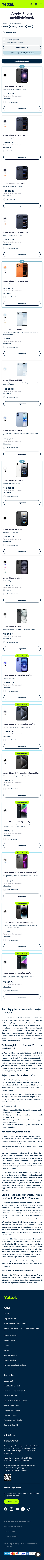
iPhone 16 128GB (15, 578)
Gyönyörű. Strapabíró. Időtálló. (11, 483)
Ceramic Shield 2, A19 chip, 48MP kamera (14, 89)
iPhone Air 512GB (15, 380)
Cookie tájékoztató (11, 1425)
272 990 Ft (8, 439)
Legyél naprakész (12, 1487)
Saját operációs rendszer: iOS (18, 1075)
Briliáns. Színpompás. (9, 581)
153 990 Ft (8, 780)
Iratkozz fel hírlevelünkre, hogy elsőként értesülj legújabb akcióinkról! (21, 1494)
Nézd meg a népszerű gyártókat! (11, 23)
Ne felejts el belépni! (27, 53)
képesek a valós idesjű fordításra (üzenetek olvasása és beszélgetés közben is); (22, 1111)
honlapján (22, 1468)
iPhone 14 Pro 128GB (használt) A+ (22, 923)
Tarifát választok (22, 47)
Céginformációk (10, 1319)
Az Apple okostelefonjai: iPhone (22, 1011)
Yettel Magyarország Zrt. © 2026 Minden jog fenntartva (20, 1545)
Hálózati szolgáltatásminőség (15, 1365)
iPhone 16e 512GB (16, 529)
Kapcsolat (9, 1375)
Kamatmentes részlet (15, 43)
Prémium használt (22, 656)
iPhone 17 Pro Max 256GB (18, 232)
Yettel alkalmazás (10, 1396)
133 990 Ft (8, 931)
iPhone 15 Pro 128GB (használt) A (22, 724)
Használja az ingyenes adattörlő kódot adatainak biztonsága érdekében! (18, 1459)
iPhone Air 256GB (16, 330)
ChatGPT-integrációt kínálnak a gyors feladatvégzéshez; (22, 1121)
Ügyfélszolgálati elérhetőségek (15, 1400)
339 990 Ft (8, 142)
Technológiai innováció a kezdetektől (22, 1047)
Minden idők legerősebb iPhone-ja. (12, 138)
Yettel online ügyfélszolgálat (14, 1391)
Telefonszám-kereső (11, 1405)
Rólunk (6, 1314)
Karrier (6, 1350)
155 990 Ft (8, 682)
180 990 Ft (8, 93)
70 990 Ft (8, 982)
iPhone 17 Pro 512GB (17, 184)
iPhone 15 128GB (15, 627)
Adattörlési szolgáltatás (13, 1420)
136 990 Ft (8, 731)
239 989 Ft (8, 338)
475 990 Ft (8, 288)
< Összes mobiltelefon (10, 32)
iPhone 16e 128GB (16, 481)
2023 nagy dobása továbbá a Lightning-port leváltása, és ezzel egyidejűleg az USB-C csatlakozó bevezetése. (22, 1263)
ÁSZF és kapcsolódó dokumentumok (17, 1522)
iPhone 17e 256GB (16, 86)
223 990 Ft (8, 585)
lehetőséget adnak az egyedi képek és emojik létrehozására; (22, 1116)
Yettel (7, 1308)
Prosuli (6, 1345)
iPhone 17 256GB (15, 430)
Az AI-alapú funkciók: (10, 1106)
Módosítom (7, 98)
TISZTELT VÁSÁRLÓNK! (12, 1441)
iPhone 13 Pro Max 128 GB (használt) (23, 872)
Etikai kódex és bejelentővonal (15, 1323)
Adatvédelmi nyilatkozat (13, 1526)
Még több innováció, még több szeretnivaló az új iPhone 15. (19, 629)
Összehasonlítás (12, 102)
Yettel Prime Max (8, 96)
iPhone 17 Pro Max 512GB (18, 281)
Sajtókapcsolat (9, 1341)
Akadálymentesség (11, 1355)
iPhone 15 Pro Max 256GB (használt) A (23, 773)
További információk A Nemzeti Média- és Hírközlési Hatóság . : (19, 1467)
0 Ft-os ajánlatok (13, 39)
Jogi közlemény (9, 1531)
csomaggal (18, 96)
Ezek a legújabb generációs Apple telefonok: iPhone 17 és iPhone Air (22, 1196)
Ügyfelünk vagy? (22, 53)
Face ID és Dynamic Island (16, 1131)
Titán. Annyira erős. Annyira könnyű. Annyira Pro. (16, 727)
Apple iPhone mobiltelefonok (22, 15)
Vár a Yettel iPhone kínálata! (17, 1270)
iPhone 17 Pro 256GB (17, 135)
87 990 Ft (8, 830)
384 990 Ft (8, 239)
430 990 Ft (8, 191)
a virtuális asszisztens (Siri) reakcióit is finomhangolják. (22, 1126)
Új (22, 67)
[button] (38, 1554)
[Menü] (41, 4)
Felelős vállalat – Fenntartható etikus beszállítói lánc (21, 1329)
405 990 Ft (8, 389)
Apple (5, 86)
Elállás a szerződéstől (12, 1410)
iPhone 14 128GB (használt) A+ (20, 822)
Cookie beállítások (11, 1536)
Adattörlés (9, 1435)
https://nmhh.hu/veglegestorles (15, 1470)
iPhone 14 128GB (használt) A (20, 973)
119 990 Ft (8, 881)
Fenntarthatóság (10, 1360)
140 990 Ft (8, 488)
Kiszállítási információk (12, 1386)
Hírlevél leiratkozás (11, 1415)
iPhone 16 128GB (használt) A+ (20, 675)
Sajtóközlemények (10, 1336)
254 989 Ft (8, 536)
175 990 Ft (8, 634)
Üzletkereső (8, 1381)
